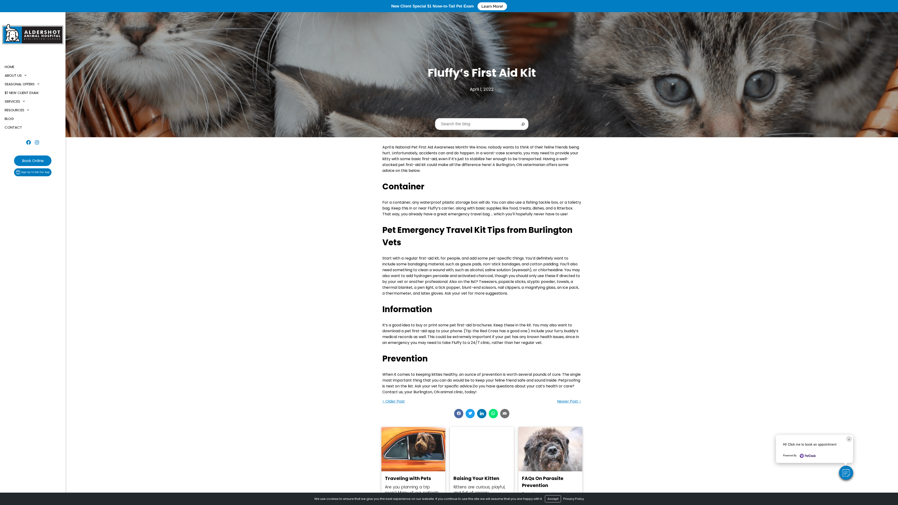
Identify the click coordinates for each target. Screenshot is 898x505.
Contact (13, 127)
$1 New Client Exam (21, 92)
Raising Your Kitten (476, 478)
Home (9, 66)
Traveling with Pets (408, 478)
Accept (552, 499)
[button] (846, 473)
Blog (9, 118)
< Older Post (393, 401)
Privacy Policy (573, 499)
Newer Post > (569, 401)
